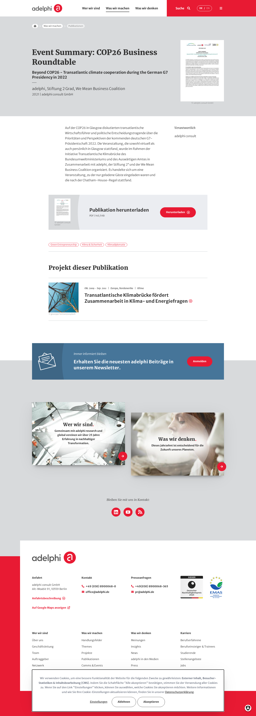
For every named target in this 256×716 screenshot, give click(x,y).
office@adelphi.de (97, 592)
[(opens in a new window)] (216, 597)
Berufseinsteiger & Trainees (197, 646)
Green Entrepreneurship (64, 244)
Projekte (87, 653)
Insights (136, 646)
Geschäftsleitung (42, 646)
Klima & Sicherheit (92, 244)
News (134, 653)
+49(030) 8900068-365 (151, 586)
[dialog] (128, 691)
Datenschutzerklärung (179, 692)
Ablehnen (124, 701)
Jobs (183, 665)
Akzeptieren (151, 701)
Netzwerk (38, 665)
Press (134, 665)
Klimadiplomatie (116, 244)
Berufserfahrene (190, 640)
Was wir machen (117, 8)
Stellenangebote (190, 659)
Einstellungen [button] (98, 701)
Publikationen (90, 659)
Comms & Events (92, 665)
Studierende (188, 653)
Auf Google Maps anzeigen (49, 607)
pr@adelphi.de (144, 592)
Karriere (185, 633)
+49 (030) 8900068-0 (101, 586)
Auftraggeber (40, 659)
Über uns (37, 640)
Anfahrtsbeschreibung (46, 598)
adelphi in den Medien (145, 659)
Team (35, 653)
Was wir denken (146, 8)
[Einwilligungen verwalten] (248, 708)
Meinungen (138, 640)
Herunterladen (175, 212)
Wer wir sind (91, 8)
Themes (87, 646)
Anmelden (199, 361)
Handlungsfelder (92, 640)
